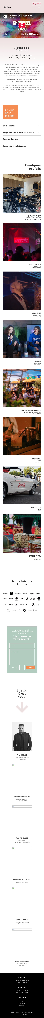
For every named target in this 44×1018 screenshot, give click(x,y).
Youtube (22, 1005)
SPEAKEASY (36, 459)
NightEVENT (37, 4)
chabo (25, 1014)
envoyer (30, 667)
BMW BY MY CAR (34, 216)
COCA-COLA (36, 507)
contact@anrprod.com (22, 980)
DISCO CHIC (36, 313)
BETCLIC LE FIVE (35, 264)
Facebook (22, 1003)
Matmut (37, 362)
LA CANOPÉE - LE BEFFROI (31, 410)
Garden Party (35, 556)
